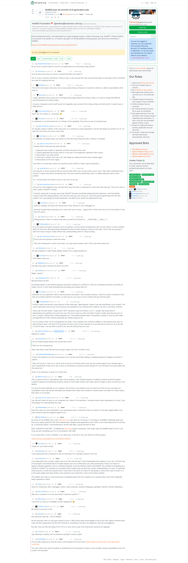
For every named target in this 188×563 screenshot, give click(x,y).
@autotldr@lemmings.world (142, 152)
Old (62, 59)
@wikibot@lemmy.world (141, 156)
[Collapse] (32, 63)
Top (38, 59)
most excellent (141, 68)
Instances (129, 559)
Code (142, 559)
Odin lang (68, 429)
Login (147, 3)
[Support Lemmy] (86, 3)
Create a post (142, 32)
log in (44, 52)
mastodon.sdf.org (50, 12)
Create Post (64, 3)
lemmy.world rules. (147, 83)
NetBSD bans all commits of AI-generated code (67, 10)
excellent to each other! (143, 90)
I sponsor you (64, 420)
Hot (33, 59)
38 (48, 17)
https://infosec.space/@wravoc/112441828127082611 (51, 439)
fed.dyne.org (40, 3)
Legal (122, 559)
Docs (136, 559)
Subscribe (142, 28)
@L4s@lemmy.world (139, 149)
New (56, 59)
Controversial (47, 59)
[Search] (142, 3)
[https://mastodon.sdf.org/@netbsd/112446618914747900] (40, 12)
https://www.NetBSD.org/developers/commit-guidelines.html (54, 45)
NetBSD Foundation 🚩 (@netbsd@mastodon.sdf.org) (57, 23)
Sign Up (153, 3)
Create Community (77, 3)
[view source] (58, 17)
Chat (69, 59)
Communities (53, 3)
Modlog (132, 186)
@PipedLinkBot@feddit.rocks (143, 154)
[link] (52, 17)
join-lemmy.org (150, 559)
